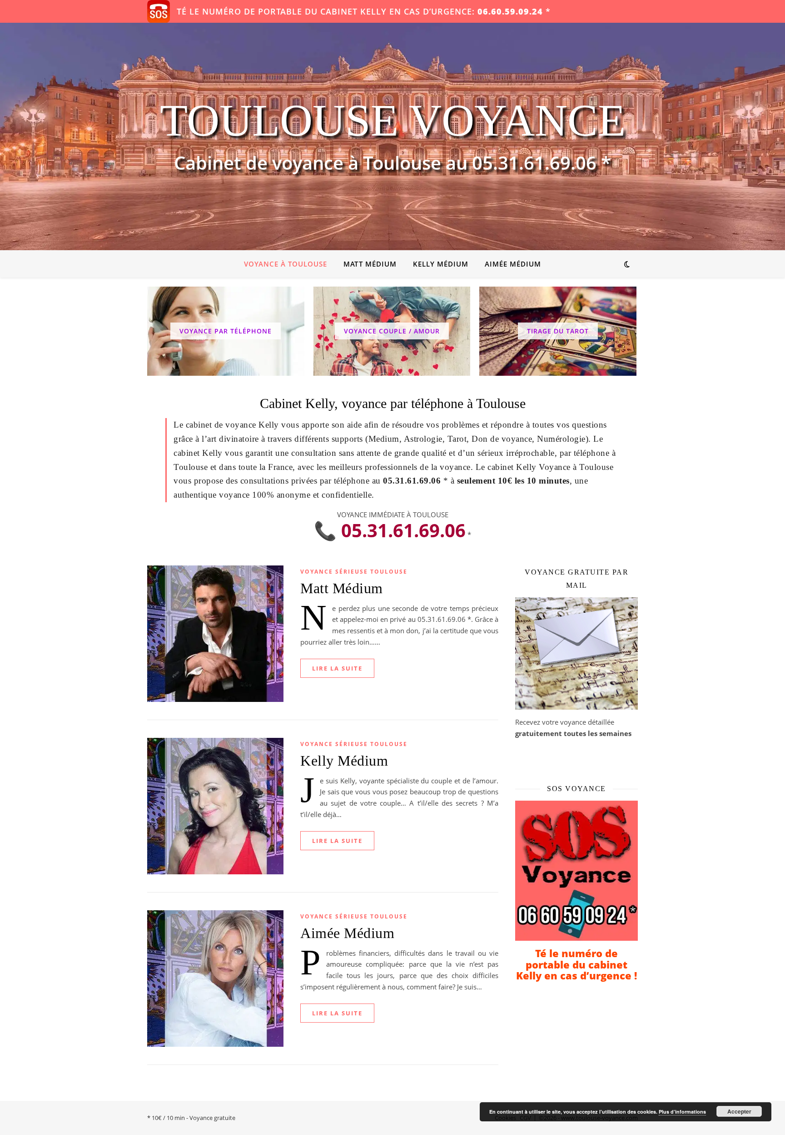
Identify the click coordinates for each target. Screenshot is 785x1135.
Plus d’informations (682, 1111)
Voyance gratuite (212, 1118)
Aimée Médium (513, 263)
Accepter (739, 1111)
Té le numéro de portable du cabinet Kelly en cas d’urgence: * (364, 11)
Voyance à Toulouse (285, 263)
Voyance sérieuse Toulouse (353, 571)
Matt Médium (370, 263)
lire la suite (337, 668)
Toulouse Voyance (393, 120)
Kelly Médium (440, 263)
